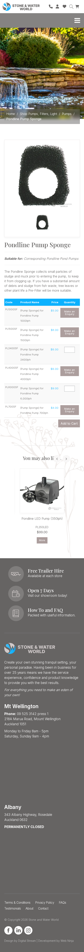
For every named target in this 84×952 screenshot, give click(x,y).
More (42, 540)
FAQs (62, 902)
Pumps (66, 114)
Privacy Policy (44, 902)
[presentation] (57, 459)
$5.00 (54, 310)
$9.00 (54, 388)
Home (10, 114)
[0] (77, 6)
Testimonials (12, 908)
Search (71, 6)
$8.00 (54, 349)
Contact (43, 908)
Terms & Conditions (17, 902)
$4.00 (54, 407)
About (29, 908)
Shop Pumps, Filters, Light (38, 114)
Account (58, 6)
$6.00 (54, 329)
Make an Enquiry (69, 313)
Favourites (64, 6)
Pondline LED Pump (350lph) (42, 519)
